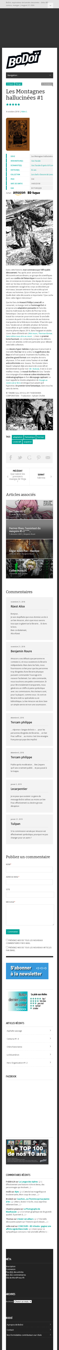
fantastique (30, 437)
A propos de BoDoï (15, 1325)
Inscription (10, 1266)
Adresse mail (12, 877)
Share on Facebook (10, 457)
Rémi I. (24, 112)
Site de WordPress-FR (15, 1278)
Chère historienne (14, 1047)
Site (8, 889)
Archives (9, 1302)
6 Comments (47, 84)
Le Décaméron (13, 1055)
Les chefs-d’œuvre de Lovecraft (43, 175)
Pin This (38, 457)
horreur (40, 437)
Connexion (10, 1269)
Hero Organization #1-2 (17, 1063)
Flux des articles (14, 1272)
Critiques (10, 84)
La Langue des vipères (28, 1182)
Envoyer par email (48, 457)
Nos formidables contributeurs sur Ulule (24, 1335)
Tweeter (20, 457)
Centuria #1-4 (13, 1039)
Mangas (18, 84)
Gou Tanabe (36, 161)
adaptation (17, 437)
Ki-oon (33, 170)
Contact (10, 1330)
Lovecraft (17, 442)
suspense (28, 442)
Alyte (17, 1192)
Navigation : (50, 5)
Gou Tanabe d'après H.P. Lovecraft (44, 165)
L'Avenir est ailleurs (25, 1219)
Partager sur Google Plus (29, 457)
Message (10, 902)
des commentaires (16, 1275)
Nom (8, 864)
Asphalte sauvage (14, 1031)
